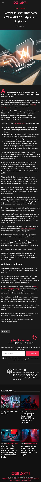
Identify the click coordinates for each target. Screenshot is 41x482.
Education (5, 331)
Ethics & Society (20, 8)
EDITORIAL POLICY (26, 480)
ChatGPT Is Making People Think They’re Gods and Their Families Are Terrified (27, 417)
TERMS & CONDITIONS (27, 478)
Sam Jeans (18, 370)
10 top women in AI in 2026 (9, 413)
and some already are (28, 228)
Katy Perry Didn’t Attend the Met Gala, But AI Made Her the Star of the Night (28, 450)
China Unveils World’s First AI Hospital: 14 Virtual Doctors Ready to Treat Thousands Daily (9, 451)
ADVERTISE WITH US (7, 478)
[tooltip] (25, 370)
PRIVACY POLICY (17, 478)
